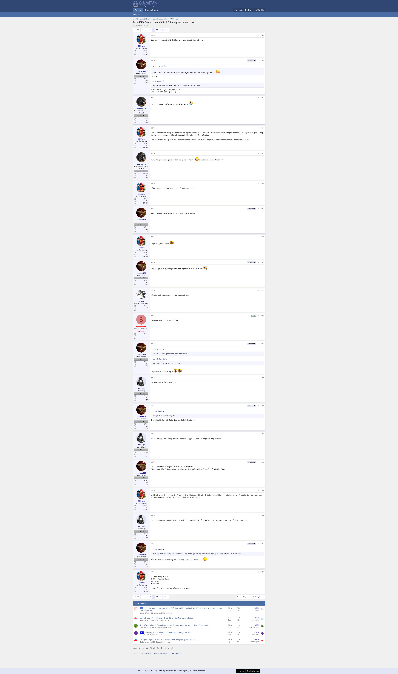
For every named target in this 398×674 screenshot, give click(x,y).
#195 (262, 434)
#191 (262, 315)
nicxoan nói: (157, 349)
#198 (262, 515)
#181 (262, 35)
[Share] (258, 35)
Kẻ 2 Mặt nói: (157, 411)
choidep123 (138, 25)
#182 (262, 60)
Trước (137, 30)
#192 (262, 343)
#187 (262, 209)
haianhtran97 (144, 635)
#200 (262, 572)
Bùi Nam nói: (157, 81)
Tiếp (165, 30)
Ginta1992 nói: (158, 66)
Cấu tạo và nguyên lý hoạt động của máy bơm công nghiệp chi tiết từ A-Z (168, 639)
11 (157, 30)
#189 (262, 262)
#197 (262, 490)
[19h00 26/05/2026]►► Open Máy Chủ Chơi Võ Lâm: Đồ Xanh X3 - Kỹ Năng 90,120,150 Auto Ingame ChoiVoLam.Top (181, 609)
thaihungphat (144, 620)
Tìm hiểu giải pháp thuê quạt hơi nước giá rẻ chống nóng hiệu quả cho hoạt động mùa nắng (175, 625)
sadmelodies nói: (159, 359)
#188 (262, 237)
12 (160, 30)
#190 (262, 290)
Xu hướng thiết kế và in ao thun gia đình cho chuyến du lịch (168, 632)
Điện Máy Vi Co (145, 627)
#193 (262, 377)
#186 (262, 183)
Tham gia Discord (151, 10)
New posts (136, 14)
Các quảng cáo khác (158, 613)
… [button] (145, 30)
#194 (262, 406)
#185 (262, 153)
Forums (138, 10)
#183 (262, 98)
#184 (262, 128)
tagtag (142, 613)
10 (153, 30)
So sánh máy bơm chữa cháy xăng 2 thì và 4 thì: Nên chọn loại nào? (166, 618)
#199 (262, 544)
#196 (262, 462)
